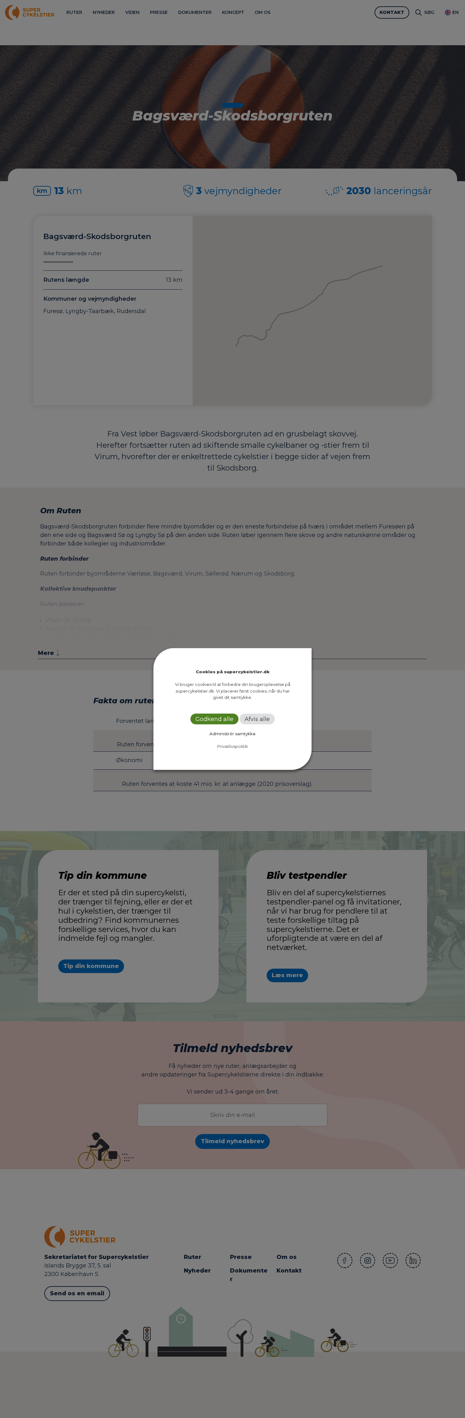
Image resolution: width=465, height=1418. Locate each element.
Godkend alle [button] (214, 718)
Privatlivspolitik (232, 746)
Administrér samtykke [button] (232, 733)
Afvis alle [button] (257, 718)
